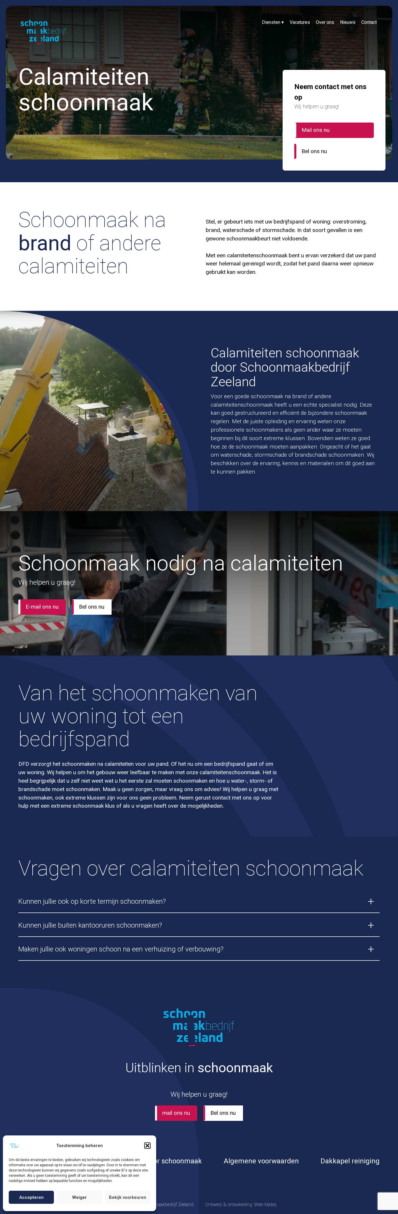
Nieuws (347, 22)
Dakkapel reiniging (350, 1161)
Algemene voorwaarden (261, 1161)
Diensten (273, 22)
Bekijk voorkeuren (127, 1197)
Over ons (325, 22)
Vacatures (300, 22)
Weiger (79, 1197)
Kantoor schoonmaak (168, 1161)
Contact (369, 22)
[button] (147, 1146)
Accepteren (31, 1197)
